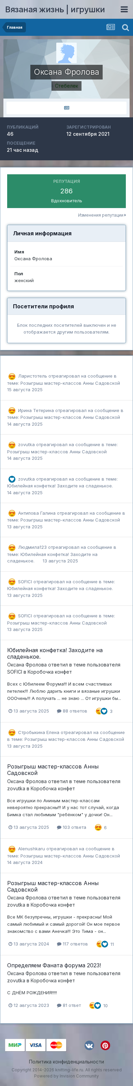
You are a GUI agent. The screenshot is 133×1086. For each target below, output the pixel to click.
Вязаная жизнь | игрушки (55, 9)
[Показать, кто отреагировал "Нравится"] (104, 710)
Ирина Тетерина (36, 410)
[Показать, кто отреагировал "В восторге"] (99, 710)
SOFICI (25, 581)
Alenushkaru (31, 848)
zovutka (26, 444)
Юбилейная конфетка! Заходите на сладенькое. (60, 485)
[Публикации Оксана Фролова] (66, 108)
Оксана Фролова (27, 664)
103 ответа (73, 827)
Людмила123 (32, 547)
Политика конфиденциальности (66, 1062)
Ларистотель (32, 376)
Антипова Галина (37, 513)
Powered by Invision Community (66, 1075)
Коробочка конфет (50, 672)
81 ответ (71, 1005)
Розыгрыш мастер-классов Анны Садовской (70, 383)
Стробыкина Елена (38, 732)
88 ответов (74, 711)
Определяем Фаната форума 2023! (54, 965)
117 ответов (74, 943)
